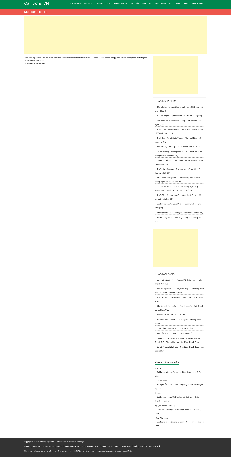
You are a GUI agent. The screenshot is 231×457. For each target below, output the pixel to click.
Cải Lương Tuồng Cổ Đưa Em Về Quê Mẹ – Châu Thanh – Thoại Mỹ (177, 399)
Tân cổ (177, 3)
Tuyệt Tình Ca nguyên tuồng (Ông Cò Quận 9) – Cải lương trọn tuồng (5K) (178, 197)
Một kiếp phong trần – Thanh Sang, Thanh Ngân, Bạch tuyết (179, 299)
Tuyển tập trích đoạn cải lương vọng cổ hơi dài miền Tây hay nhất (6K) (178, 171)
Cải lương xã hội (103, 3)
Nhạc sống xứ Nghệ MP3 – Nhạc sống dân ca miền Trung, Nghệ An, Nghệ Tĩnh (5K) (177, 180)
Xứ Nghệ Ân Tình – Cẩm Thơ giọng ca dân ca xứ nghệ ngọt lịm (179, 386)
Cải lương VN (36, 3)
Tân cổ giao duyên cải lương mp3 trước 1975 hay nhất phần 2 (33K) (179, 109)
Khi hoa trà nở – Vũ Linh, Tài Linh (171, 315)
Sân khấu (135, 3)
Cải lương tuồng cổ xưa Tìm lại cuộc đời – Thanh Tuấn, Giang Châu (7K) (179, 162)
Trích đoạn (146, 3)
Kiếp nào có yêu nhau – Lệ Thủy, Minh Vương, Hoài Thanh (178, 322)
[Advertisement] (115, 35)
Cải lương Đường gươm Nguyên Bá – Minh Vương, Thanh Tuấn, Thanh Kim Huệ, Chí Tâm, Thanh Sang (177, 340)
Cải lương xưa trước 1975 (81, 3)
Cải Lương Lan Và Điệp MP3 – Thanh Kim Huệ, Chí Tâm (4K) (178, 206)
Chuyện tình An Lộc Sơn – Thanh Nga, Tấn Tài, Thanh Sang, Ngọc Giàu (179, 308)
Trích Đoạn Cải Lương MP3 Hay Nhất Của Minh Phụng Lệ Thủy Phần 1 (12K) (179, 131)
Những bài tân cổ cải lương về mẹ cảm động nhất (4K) (180, 212)
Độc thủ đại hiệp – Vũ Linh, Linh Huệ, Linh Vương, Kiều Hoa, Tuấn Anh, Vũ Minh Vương (179, 291)
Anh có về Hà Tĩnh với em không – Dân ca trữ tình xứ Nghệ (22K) (178, 123)
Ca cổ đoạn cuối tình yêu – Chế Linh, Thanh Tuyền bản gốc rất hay (179, 349)
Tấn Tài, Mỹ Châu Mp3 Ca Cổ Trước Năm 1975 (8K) (179, 147)
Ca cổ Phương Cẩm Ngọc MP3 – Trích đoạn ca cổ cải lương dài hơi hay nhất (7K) (178, 154)
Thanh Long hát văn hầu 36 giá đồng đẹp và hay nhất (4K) (179, 219)
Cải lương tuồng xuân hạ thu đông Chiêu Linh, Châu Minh (178, 374)
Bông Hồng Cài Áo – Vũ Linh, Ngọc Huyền (175, 328)
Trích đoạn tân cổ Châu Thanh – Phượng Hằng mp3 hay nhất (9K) (178, 140)
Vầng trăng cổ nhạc (163, 3)
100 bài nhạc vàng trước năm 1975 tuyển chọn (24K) (179, 116)
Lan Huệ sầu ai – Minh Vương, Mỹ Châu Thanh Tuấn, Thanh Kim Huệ (178, 282)
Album (186, 3)
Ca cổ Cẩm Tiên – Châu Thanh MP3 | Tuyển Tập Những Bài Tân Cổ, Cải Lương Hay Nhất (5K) (176, 188)
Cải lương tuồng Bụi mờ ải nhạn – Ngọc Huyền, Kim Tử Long (179, 424)
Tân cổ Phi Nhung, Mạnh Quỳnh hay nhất (174, 333)
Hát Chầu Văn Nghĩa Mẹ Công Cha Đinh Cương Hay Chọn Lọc (178, 411)
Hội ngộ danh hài (120, 3)
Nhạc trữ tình (197, 3)
